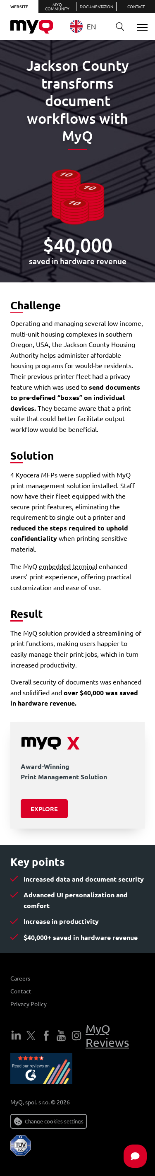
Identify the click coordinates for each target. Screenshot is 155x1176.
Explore (44, 809)
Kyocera (27, 474)
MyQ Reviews (107, 1036)
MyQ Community (57, 6)
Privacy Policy (28, 1003)
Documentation (96, 6)
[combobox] (88, 26)
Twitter (31, 1035)
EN (91, 26)
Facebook (46, 1035)
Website (19, 6)
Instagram (76, 1035)
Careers (20, 978)
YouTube (61, 1035)
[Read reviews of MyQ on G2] (41, 1070)
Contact (136, 6)
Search (120, 27)
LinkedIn (16, 1035)
